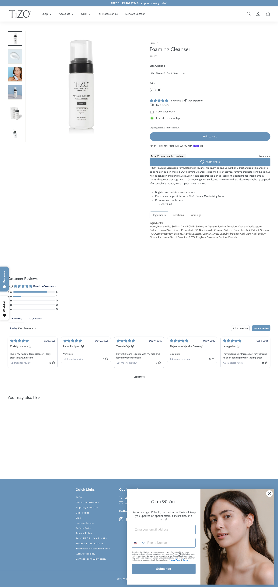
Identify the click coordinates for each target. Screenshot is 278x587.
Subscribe (163, 568)
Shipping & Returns (87, 507)
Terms (185, 560)
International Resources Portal (93, 548)
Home (152, 43)
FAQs (79, 497)
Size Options (157, 65)
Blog (78, 517)
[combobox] (138, 542)
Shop (45, 13)
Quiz (84, 13)
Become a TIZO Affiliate (89, 543)
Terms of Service (85, 522)
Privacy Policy (84, 533)
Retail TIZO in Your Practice (91, 538)
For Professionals (108, 13)
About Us (65, 13)
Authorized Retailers (87, 502)
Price (152, 83)
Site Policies (82, 512)
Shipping (154, 127)
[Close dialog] (269, 493)
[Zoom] (81, 86)
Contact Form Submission (91, 558)
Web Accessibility (85, 553)
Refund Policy (84, 528)
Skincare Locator (135, 13)
